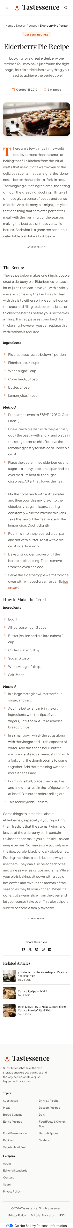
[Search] (66, 8)
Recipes (8, 1140)
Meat (6, 1107)
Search (7, 1184)
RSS (62, 1215)
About (7, 1163)
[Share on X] (30, 949)
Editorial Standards (15, 1170)
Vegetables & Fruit (14, 1147)
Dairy (42, 1114)
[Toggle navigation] (7, 8)
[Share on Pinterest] (36, 949)
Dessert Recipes (26, 25)
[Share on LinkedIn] (50, 949)
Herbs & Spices (48, 1133)
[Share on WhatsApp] (43, 949)
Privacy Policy (12, 1191)
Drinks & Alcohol (49, 1100)
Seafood (44, 1140)
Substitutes (10, 1100)
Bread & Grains (12, 1114)
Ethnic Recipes (12, 1121)
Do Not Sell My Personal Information (41, 1226)
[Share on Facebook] (23, 949)
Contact (8, 1177)
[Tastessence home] (36, 8)
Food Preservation (15, 1133)
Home (9, 25)
